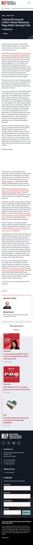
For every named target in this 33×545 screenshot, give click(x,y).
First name (7, 484)
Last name (7, 493)
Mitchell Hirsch (7, 29)
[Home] (2, 8)
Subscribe (26, 512)
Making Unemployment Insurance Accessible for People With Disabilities (16, 420)
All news (15, 330)
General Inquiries (11, 460)
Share (5, 33)
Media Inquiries (10, 464)
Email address (8, 501)
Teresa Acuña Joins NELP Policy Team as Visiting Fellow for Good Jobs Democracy (16, 356)
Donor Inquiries (10, 462)
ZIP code (6, 509)
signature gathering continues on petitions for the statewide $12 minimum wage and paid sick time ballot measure (15, 190)
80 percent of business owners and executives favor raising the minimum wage (16, 215)
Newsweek (5, 283)
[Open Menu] (29, 3)
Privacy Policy (5, 537)
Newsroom (7, 8)
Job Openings (10, 472)
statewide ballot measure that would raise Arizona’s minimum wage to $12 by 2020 (16, 55)
